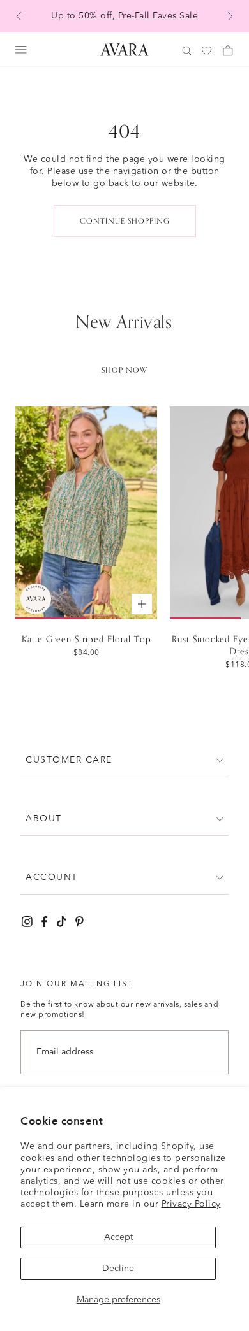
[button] (124, 760)
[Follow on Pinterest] (79, 921)
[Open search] (187, 51)
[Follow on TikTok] (61, 921)
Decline (118, 1268)
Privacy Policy (191, 1204)
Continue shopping (125, 221)
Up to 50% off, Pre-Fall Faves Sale (124, 15)
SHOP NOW (124, 370)
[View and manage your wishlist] (207, 51)
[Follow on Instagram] (27, 921)
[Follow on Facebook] (44, 921)
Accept (118, 1237)
